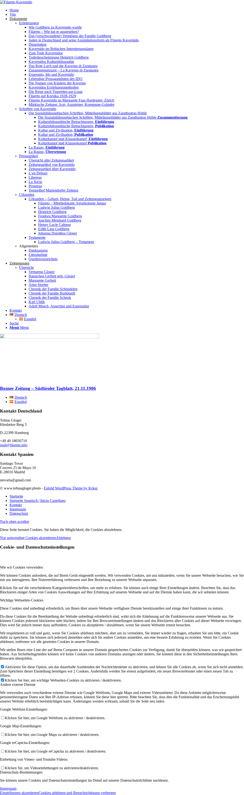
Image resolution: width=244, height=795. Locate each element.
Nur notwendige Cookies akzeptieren (28, 538)
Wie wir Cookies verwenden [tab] (21, 567)
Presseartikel (28, 156)
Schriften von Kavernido (37, 109)
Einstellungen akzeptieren (19, 793)
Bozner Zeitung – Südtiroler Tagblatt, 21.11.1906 (48, 388)
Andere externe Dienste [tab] (18, 685)
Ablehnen (63, 538)
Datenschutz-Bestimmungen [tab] (21, 772)
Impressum (8, 788)
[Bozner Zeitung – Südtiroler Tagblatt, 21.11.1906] (49, 337)
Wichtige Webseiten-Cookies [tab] (21, 600)
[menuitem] (127, 10)
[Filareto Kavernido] (16, 2)
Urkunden (26, 195)
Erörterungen (29, 23)
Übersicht (26, 267)
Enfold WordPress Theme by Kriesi (70, 488)
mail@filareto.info (13, 445)
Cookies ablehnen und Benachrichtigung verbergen (77, 793)
